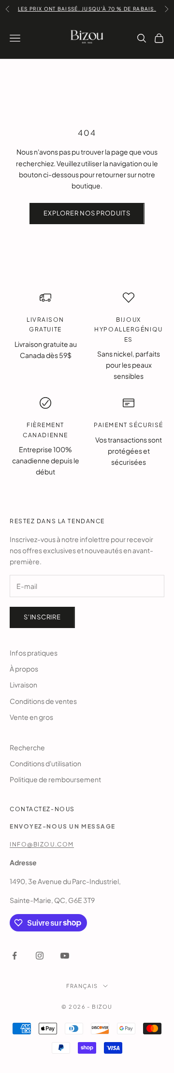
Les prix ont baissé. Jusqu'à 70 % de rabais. (87, 9)
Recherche (27, 747)
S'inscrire (42, 617)
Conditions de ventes (43, 701)
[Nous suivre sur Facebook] (14, 955)
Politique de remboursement (55, 779)
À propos (24, 668)
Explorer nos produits (87, 213)
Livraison (23, 684)
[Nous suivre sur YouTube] (65, 955)
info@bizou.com (42, 844)
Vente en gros (31, 717)
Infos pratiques (34, 652)
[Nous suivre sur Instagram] (39, 955)
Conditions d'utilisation (45, 763)
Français (82, 986)
